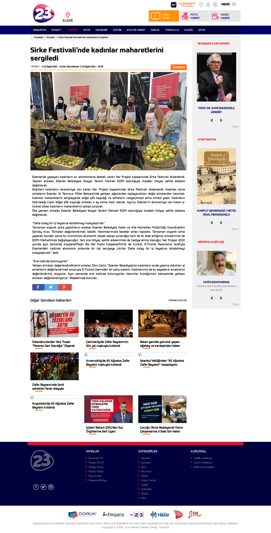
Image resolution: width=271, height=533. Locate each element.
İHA (36, 66)
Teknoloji (172, 30)
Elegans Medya (98, 480)
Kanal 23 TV (96, 458)
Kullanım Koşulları (204, 467)
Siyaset (56, 30)
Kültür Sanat (136, 30)
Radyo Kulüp (96, 471)
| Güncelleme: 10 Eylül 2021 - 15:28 (84, 66)
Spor (86, 30)
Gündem (72, 30)
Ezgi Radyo (95, 475)
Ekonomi (101, 30)
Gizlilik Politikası (203, 458)
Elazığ (188, 30)
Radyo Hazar (96, 467)
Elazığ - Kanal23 (159, 527)
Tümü (235, 126)
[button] (211, 120)
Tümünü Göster (177, 300)
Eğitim (117, 30)
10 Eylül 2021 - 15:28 (55, 66)
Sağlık (155, 30)
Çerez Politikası (203, 462)
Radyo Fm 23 (96, 462)
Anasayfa (39, 30)
